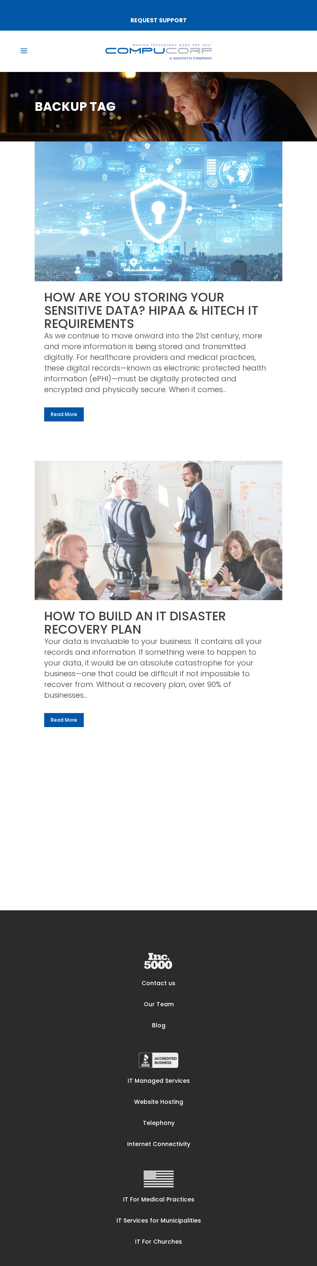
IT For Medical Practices (158, 1199)
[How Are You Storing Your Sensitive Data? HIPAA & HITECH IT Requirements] (158, 211)
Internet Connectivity (158, 1144)
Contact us (158, 983)
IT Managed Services (159, 1081)
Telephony (159, 1123)
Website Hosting (158, 1102)
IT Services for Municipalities (158, 1220)
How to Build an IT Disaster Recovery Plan (135, 622)
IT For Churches (158, 1241)
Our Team (159, 1004)
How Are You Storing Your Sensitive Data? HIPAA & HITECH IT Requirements (151, 310)
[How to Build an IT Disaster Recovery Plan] (158, 531)
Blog (159, 1025)
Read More (64, 414)
